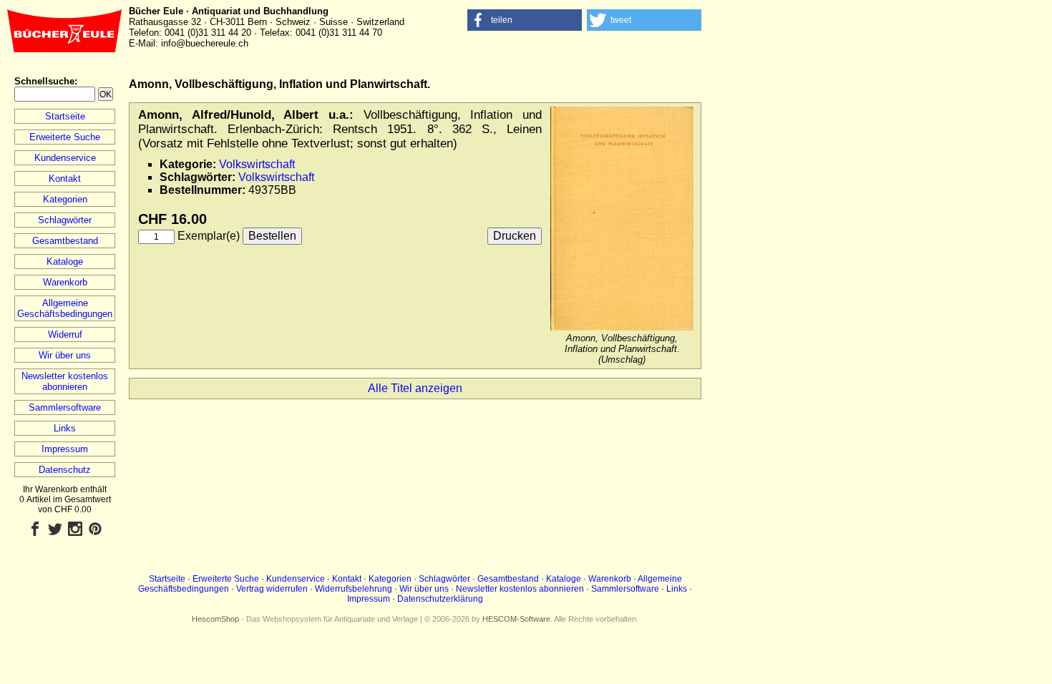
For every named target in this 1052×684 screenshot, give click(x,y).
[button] (524, 20)
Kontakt (65, 178)
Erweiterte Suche (64, 137)
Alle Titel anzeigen (415, 388)
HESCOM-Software (516, 619)
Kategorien (65, 199)
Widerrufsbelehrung (353, 589)
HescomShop (215, 619)
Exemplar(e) (208, 236)
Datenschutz (65, 469)
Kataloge (65, 261)
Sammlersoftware (65, 407)
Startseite (65, 116)
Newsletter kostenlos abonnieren (64, 381)
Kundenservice (65, 157)
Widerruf (65, 334)
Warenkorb (65, 282)
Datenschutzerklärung (440, 599)
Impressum (65, 449)
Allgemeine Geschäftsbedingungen (64, 308)
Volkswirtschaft (257, 164)
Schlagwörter (65, 220)
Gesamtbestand (65, 240)
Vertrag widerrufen (272, 589)
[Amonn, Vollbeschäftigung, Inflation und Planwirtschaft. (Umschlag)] (621, 327)
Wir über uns (65, 355)
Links (65, 428)
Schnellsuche (44, 81)
